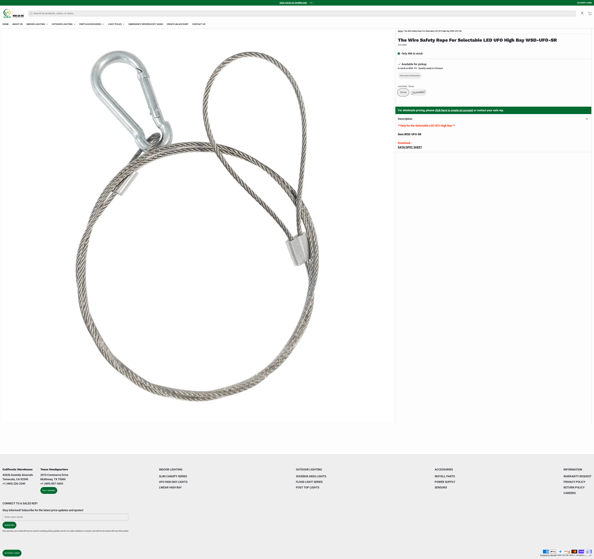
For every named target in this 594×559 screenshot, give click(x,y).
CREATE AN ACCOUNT (178, 24)
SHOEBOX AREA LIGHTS (311, 476)
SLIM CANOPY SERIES (173, 476)
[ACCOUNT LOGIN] (581, 13)
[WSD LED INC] (13, 13)
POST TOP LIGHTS (307, 487)
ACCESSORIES (444, 469)
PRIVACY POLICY (574, 481)
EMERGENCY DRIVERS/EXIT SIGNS (146, 24)
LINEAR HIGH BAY (170, 487)
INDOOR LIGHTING (35, 24)
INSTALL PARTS (445, 476)
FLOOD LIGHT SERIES (309, 481)
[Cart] (588, 13)
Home (400, 31)
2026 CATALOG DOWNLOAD (293, 3)
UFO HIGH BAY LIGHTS (173, 481)
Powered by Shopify (548, 555)
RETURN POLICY (574, 487)
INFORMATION (573, 469)
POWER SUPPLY (445, 481)
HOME (5, 24)
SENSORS (441, 487)
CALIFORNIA (418, 92)
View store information (410, 76)
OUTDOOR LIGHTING (62, 24)
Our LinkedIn (48, 490)
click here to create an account (454, 110)
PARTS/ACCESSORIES (90, 24)
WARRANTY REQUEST (578, 476)
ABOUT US (17, 24)
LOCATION (406, 86)
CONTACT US (198, 24)
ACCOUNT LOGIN (584, 3)
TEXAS (403, 92)
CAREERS (570, 493)
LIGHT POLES (115, 24)
